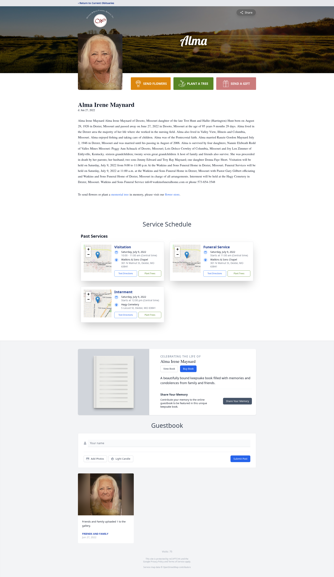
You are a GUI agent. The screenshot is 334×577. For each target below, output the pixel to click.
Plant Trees (150, 273)
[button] (98, 255)
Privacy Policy (157, 561)
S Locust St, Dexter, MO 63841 (138, 308)
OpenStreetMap (170, 567)
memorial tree (120, 194)
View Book (169, 368)
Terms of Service (176, 561)
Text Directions (125, 273)
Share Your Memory (237, 401)
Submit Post (240, 458)
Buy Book (188, 368)
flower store (172, 194)
